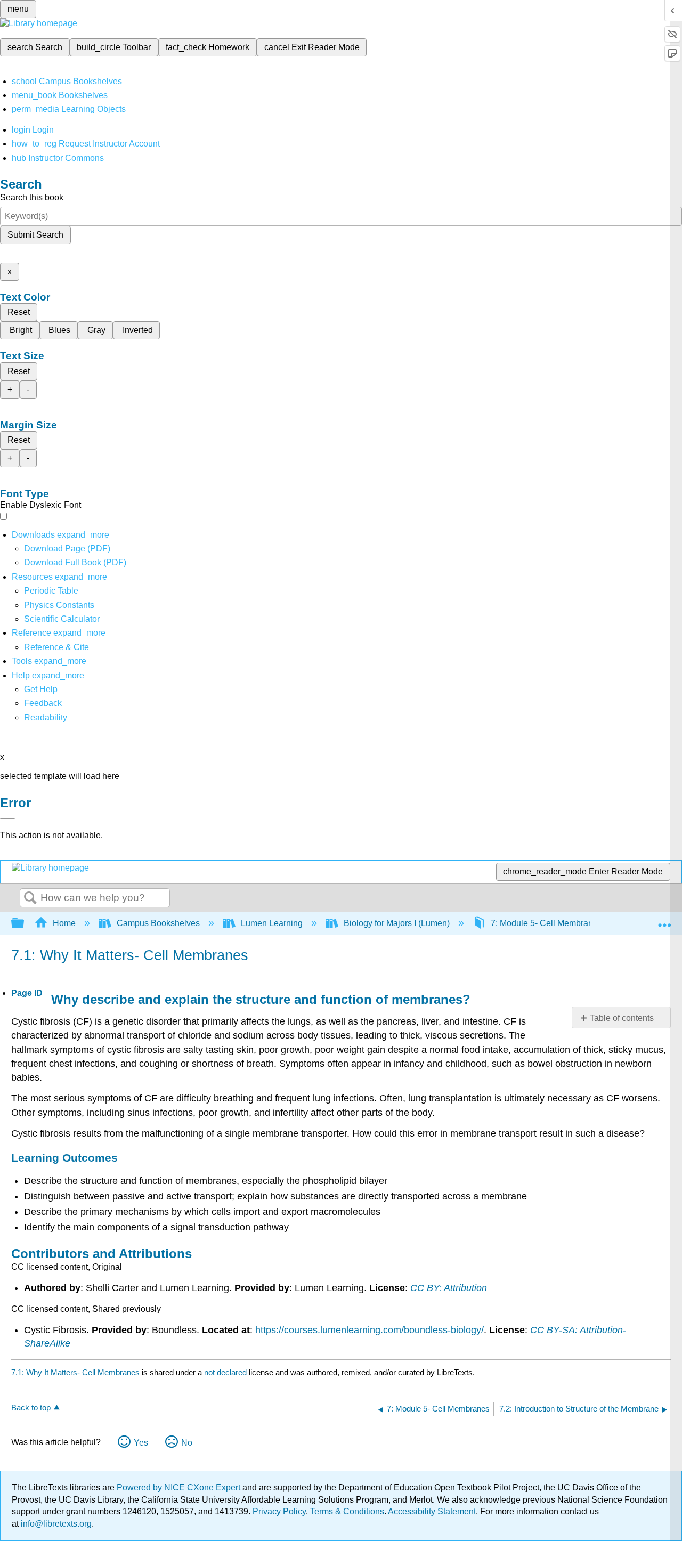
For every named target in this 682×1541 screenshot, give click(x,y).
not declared (226, 1372)
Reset (18, 312)
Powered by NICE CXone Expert (179, 1487)
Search (30, 898)
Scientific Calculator (62, 618)
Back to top (31, 1407)
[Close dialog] (7, 818)
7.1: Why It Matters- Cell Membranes (75, 1372)
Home (64, 923)
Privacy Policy (279, 1511)
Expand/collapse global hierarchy (24, 924)
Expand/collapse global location (664, 920)
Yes (141, 1442)
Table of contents (622, 1018)
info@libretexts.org (55, 1523)
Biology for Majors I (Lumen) (397, 923)
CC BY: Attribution (448, 1288)
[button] (43, 703)
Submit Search (35, 234)
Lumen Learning (272, 923)
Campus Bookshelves (158, 923)
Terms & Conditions (347, 1511)
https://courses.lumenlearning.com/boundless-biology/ (369, 1330)
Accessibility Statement (432, 1511)
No (186, 1442)
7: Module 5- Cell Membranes (546, 923)
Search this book (31, 197)
